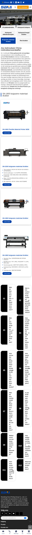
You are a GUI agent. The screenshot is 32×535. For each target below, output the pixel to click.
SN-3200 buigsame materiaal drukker (15, 166)
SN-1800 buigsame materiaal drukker (15, 218)
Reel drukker (24, 40)
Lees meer (7, 133)
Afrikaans (6, 2)
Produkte (11, 20)
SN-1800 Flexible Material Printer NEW (15, 129)
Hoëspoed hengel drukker (23, 33)
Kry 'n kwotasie (23, 7)
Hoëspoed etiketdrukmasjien (8, 33)
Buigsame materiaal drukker (8, 40)
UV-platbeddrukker (8, 27)
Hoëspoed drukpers (24, 27)
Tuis (6, 20)
